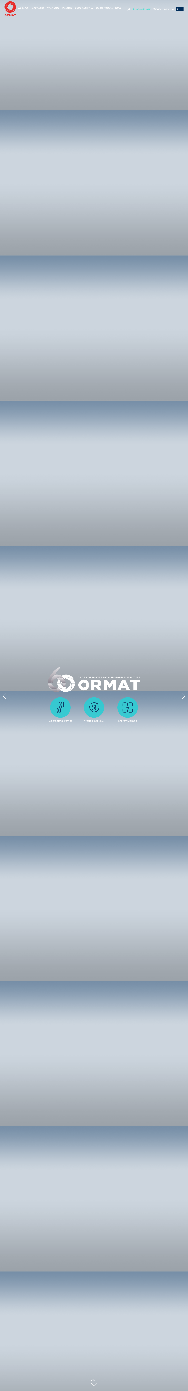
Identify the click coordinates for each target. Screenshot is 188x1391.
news (118, 8)
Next (184, 696)
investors (67, 8)
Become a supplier (142, 9)
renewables (37, 8)
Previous (4, 696)
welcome (23, 8)
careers (157, 9)
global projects (104, 8)
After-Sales (53, 8)
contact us (169, 9)
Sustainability (82, 8)
